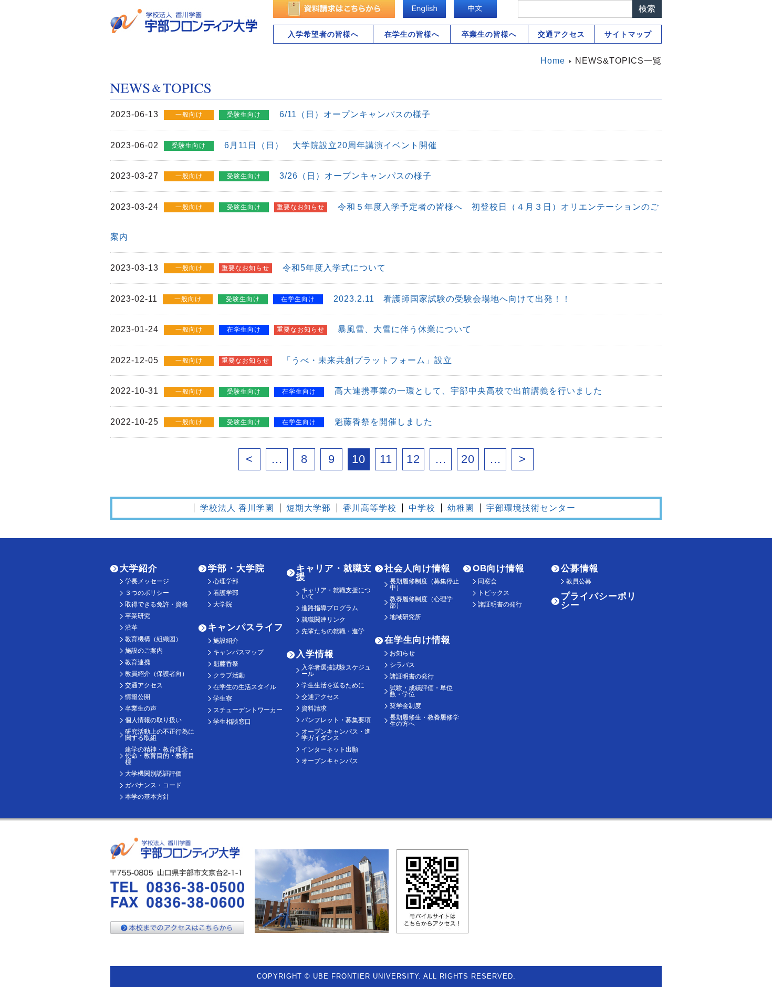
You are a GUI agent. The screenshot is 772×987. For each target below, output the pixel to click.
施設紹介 (225, 640)
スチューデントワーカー (248, 710)
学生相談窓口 (232, 721)
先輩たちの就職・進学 (332, 631)
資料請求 (314, 708)
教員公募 (578, 581)
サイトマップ (628, 34)
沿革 (131, 627)
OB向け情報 (499, 568)
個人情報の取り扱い (153, 720)
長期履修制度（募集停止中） (424, 584)
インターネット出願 (329, 749)
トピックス (493, 593)
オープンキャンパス (329, 761)
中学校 (422, 507)
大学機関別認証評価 (153, 773)
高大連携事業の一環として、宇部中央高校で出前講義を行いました (468, 390)
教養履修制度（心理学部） (421, 602)
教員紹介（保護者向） (156, 673)
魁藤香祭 (225, 663)
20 (468, 459)
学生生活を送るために (332, 685)
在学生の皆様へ (412, 34)
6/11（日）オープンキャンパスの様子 (355, 114)
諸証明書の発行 (412, 676)
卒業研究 (137, 616)
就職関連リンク (323, 619)
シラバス (402, 665)
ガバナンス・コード (153, 785)
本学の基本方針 (147, 796)
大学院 (222, 604)
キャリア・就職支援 (334, 572)
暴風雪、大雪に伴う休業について (405, 329)
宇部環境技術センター (531, 507)
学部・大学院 (236, 568)
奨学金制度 (405, 706)
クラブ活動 (229, 675)
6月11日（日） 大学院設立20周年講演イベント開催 (330, 145)
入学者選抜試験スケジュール (336, 670)
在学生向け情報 (417, 640)
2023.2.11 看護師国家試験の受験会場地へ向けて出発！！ (452, 298)
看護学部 (225, 593)
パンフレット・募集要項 (336, 720)
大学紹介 (139, 568)
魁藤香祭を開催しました (384, 421)
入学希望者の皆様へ (323, 34)
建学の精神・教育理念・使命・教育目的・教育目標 (159, 756)
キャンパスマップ (238, 652)
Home (552, 60)
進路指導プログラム (329, 608)
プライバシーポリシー (599, 600)
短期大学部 (308, 507)
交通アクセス (561, 34)
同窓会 (487, 581)
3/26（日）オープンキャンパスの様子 (355, 175)
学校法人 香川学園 (237, 507)
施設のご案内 (144, 650)
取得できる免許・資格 (156, 604)
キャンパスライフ (246, 627)
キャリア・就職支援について (336, 593)
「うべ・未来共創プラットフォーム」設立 (367, 360)
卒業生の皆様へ (489, 34)
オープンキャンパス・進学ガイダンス (336, 735)
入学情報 (315, 654)
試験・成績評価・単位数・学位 (421, 691)
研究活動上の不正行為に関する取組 (159, 735)
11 (386, 459)
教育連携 (137, 662)
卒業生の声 (141, 708)
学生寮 (222, 698)
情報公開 (137, 697)
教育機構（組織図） (153, 639)
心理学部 (225, 581)
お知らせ (402, 653)
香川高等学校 (370, 507)
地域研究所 (405, 617)
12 (413, 459)
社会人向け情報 (417, 568)
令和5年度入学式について (334, 267)
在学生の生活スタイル (244, 687)
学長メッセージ (147, 581)
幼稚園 (460, 507)
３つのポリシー (147, 593)
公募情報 (580, 568)
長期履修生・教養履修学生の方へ (424, 720)
